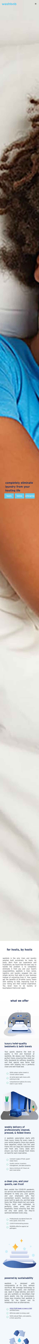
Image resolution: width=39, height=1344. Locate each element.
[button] (36, 4)
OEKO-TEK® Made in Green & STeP (21, 1308)
